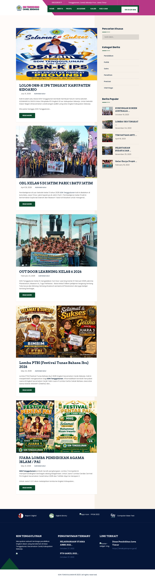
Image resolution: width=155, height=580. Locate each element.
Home (51, 8)
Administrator (40, 93)
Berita (60, 8)
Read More (27, 115)
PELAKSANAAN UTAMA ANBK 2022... (72, 543)
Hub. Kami (103, 8)
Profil (69, 8)
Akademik (81, 8)
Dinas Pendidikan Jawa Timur (124, 543)
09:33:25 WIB (130, 10)
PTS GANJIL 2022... (69, 553)
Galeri (93, 8)
